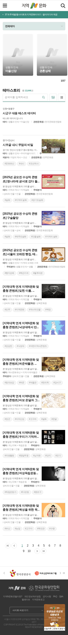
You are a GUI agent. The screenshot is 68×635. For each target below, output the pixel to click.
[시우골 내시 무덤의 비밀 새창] (53, 146)
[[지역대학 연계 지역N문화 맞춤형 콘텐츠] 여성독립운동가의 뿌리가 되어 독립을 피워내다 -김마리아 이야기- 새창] (53, 473)
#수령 (52, 528)
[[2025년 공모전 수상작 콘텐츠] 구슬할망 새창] (53, 218)
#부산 (7, 528)
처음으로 (7, 546)
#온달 (54, 419)
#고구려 (32, 419)
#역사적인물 (34, 309)
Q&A (61, 596)
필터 (53, 97)
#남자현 (36, 455)
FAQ (55, 596)
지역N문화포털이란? (12, 596)
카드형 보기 (61, 97)
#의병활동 (9, 455)
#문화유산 (9, 163)
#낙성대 (20, 346)
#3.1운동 (25, 492)
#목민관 (40, 528)
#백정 (48, 309)
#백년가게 (23, 273)
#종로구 (37, 492)
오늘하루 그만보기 (51, 629)
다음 (37, 551)
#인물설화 (36, 236)
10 (29, 551)
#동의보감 (9, 382)
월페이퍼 (26, 599)
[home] (34, 6)
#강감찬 (8, 346)
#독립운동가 (10, 492)
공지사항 (47, 596)
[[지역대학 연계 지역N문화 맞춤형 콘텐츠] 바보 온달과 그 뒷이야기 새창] (53, 400)
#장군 (7, 419)
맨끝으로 (43, 551)
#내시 (21, 163)
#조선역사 (33, 163)
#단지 (48, 455)
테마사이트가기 (17, 69)
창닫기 (62, 629)
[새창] (20, 573)
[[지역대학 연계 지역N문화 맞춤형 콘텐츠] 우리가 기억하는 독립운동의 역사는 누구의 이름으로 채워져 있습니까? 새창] (53, 437)
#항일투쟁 (23, 455)
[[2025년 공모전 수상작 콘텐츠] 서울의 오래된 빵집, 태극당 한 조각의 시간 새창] (53, 254)
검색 (63, 5)
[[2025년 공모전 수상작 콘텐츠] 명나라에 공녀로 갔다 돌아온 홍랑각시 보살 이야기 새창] (53, 182)
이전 (14, 546)
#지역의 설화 (21, 200)
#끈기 (58, 455)
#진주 (7, 309)
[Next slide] (61, 573)
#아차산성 (19, 419)
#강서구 (57, 382)
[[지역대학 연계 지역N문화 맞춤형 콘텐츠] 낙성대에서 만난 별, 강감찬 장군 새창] (53, 327)
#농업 (17, 528)
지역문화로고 (38, 599)
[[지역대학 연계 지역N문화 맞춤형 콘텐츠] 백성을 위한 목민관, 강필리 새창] (53, 510)
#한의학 (45, 382)
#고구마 (28, 528)
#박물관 (32, 382)
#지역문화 (19, 309)
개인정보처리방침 (32, 596)
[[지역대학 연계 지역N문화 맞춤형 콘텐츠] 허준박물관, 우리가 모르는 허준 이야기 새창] (53, 364)
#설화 (7, 200)
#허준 (21, 382)
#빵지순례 (9, 273)
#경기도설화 (37, 200)
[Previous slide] (4, 573)
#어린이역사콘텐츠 (38, 346)
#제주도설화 (20, 236)
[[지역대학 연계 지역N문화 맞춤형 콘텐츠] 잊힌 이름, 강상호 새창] (53, 291)
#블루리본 (38, 273)
